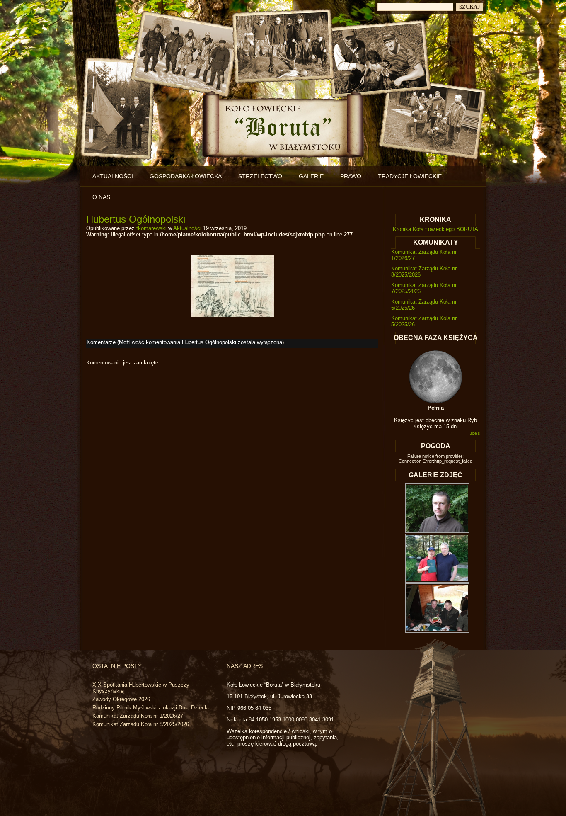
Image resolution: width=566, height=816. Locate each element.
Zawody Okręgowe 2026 (121, 699)
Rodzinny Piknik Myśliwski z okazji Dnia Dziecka (151, 707)
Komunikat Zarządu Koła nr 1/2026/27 (137, 716)
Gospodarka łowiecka (186, 176)
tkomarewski (151, 228)
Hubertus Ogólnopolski (135, 219)
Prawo (350, 176)
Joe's (475, 433)
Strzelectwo (260, 176)
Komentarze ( (184, 342)
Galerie (311, 176)
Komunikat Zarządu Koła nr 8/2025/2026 (140, 724)
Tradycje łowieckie (410, 176)
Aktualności (112, 176)
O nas (101, 197)
